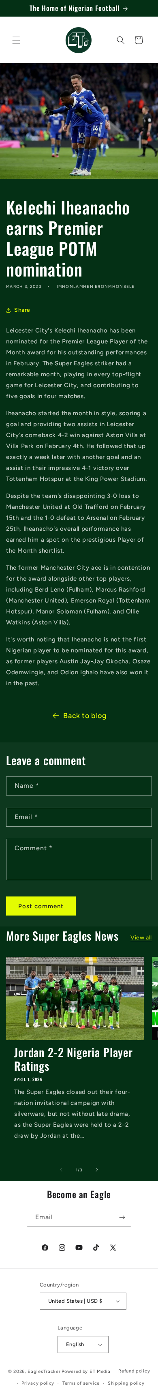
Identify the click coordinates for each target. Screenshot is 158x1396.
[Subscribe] (122, 1217)
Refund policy (134, 1371)
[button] (16, 40)
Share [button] (22, 310)
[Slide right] (97, 1170)
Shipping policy (126, 1383)
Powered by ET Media (86, 1371)
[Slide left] (61, 1170)
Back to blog (85, 715)
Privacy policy (37, 1383)
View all (141, 937)
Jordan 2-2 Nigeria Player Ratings (73, 1059)
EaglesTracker (44, 1371)
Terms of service (81, 1383)
